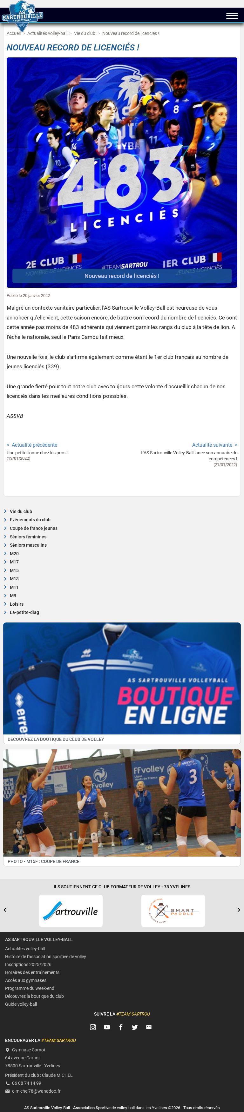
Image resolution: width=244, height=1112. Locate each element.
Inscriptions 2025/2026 (28, 964)
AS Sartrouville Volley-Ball (39, 939)
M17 (14, 562)
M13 (14, 579)
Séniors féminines (28, 537)
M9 (13, 595)
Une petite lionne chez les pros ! (37, 453)
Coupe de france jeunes (34, 528)
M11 (14, 587)
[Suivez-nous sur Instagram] (93, 1027)
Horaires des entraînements (32, 972)
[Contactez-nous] (149, 1027)
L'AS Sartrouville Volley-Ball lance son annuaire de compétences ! (189, 456)
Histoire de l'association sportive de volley (45, 956)
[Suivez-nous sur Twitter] (135, 1027)
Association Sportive (92, 1107)
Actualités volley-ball (25, 948)
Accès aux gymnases (25, 980)
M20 (14, 553)
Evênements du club (30, 520)
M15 (14, 570)
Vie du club (21, 511)
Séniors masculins (28, 545)
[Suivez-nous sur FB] (121, 1027)
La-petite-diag (24, 612)
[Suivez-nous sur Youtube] (107, 1027)
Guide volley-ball (21, 1004)
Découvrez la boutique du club (34, 996)
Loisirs (17, 604)
